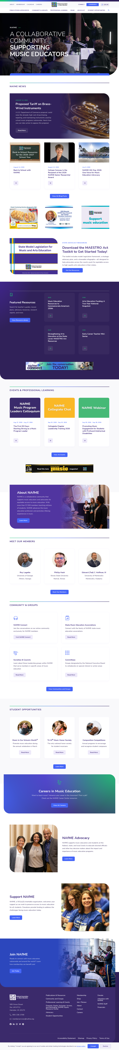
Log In (106, 4)
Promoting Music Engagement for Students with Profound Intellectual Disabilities (93, 430)
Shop (79, 999)
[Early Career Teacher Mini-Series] (84, 348)
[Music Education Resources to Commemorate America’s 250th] (50, 315)
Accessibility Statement (66, 1038)
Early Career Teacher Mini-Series (93, 335)
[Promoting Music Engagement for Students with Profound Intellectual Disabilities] (84, 440)
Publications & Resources (19, 10)
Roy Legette (25, 572)
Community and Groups (54, 999)
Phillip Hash (59, 572)
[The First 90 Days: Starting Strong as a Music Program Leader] (15, 440)
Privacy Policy (91, 1038)
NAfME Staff (102, 1004)
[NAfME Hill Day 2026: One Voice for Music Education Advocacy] (84, 183)
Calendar (30, 4)
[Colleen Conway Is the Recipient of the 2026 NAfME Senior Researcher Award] (50, 183)
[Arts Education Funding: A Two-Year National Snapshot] (84, 315)
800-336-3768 (18, 1015)
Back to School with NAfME (22, 171)
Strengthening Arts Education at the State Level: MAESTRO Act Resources (57, 337)
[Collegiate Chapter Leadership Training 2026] (50, 440)
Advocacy (81, 10)
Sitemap (81, 1038)
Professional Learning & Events (58, 1002)
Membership (20, 4)
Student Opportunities (96, 10)
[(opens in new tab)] (34, 256)
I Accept (93, 1046)
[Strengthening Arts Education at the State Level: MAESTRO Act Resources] (50, 348)
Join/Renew (93, 4)
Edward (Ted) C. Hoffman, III (94, 572)
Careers (39, 4)
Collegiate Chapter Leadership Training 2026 (59, 427)
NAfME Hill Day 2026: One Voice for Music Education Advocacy (92, 172)
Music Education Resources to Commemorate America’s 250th (58, 305)
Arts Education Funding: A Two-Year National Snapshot (93, 303)
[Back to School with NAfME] (15, 183)
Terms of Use (104, 1038)
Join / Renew (81, 1002)
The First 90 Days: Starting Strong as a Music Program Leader (24, 428)
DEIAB (72, 10)
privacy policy (81, 1046)
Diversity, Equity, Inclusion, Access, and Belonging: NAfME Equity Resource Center (59, 1007)
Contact (80, 1009)
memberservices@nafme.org (23, 1019)
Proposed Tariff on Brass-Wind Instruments (33, 106)
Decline (105, 1046)
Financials (101, 1007)
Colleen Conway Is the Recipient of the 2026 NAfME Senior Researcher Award (59, 174)
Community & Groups (40, 10)
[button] (108, 10)
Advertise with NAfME (103, 1000)
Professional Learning (58, 10)
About (12, 4)
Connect (81, 4)
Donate (100, 995)
